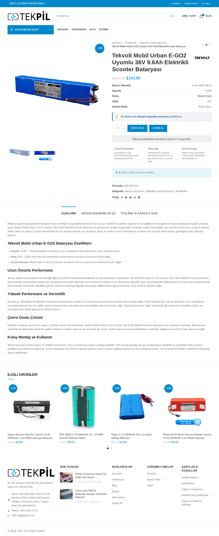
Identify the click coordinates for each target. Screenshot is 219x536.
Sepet (150, 485)
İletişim (116, 491)
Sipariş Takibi (153, 480)
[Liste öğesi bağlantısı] (31, 511)
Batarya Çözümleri (134, 191)
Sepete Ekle (137, 128)
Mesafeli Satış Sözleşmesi (195, 495)
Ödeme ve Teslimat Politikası (192, 503)
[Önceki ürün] (203, 44)
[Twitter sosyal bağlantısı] (126, 197)
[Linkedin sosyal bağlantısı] (135, 197)
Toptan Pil (117, 503)
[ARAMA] (172, 16)
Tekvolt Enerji (204, 96)
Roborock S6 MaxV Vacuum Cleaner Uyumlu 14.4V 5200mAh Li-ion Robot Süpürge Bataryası (187, 438)
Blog (114, 485)
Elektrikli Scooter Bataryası (153, 43)
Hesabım (151, 474)
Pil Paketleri (131, 43)
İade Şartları (188, 483)
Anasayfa (117, 474)
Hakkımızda (118, 480)
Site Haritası (118, 497)
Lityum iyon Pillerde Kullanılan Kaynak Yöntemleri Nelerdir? (91, 494)
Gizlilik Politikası (190, 478)
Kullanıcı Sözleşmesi (192, 489)
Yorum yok (96, 482)
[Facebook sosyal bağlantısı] (122, 197)
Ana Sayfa (117, 43)
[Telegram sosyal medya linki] (139, 197)
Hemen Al (158, 128)
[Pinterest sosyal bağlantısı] (130, 197)
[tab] (68, 211)
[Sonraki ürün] (209, 44)
